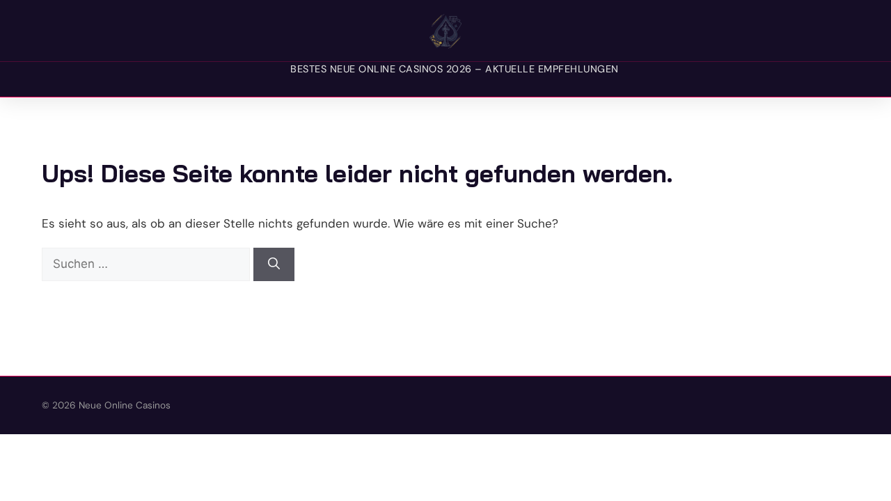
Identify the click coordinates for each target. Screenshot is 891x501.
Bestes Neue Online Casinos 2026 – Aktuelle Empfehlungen (454, 69)
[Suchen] (273, 264)
